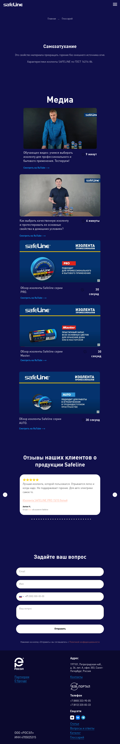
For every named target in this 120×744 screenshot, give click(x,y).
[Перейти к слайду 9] (48, 519)
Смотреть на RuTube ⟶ (36, 168)
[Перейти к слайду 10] (50, 519)
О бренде (20, 681)
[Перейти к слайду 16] (64, 519)
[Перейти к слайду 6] (41, 519)
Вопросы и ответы (82, 728)
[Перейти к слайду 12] (55, 519)
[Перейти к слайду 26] (88, 519)
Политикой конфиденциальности (84, 642)
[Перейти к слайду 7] (43, 519)
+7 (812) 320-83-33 (80, 705)
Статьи (74, 724)
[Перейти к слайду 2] (31, 519)
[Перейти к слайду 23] (81, 519)
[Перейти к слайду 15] (62, 519)
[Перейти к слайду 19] (71, 519)
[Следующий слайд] (115, 495)
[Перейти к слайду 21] (76, 519)
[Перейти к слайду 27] (90, 519)
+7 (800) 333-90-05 (80, 701)
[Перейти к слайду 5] (38, 519)
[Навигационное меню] (115, 4)
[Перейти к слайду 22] (78, 519)
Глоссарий (67, 19)
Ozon (30, 510)
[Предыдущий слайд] (5, 495)
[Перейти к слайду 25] (85, 519)
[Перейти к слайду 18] (69, 519)
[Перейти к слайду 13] (57, 519)
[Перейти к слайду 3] (34, 519)
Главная (52, 19)
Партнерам (21, 677)
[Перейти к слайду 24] (83, 519)
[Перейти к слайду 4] (36, 519)
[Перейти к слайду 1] (29, 519)
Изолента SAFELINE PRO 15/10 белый (45, 500)
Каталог (75, 733)
